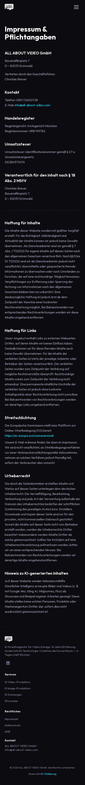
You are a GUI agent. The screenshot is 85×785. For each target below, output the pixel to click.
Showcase (11, 701)
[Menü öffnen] (76, 7)
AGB (7, 731)
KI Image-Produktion (17, 688)
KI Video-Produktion (17, 682)
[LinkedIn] (8, 663)
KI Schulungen (13, 694)
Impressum (11, 719)
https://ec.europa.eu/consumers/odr (29, 436)
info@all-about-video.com (32, 105)
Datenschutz (13, 725)
